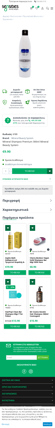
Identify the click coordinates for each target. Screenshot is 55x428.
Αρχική (6, 16)
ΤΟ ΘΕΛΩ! (30, 171)
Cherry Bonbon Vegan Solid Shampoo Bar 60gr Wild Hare (39, 260)
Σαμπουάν (7, 19)
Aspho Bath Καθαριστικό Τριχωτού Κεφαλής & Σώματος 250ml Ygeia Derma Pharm (14, 260)
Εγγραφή (43, 357)
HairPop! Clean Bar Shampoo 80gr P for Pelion (14, 314)
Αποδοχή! (47, 424)
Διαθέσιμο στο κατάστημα (18, 164)
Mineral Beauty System (22, 138)
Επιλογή (5, 424)
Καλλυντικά (15, 16)
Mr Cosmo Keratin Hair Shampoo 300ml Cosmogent (39, 314)
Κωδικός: (7, 134)
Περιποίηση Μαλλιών (32, 16)
